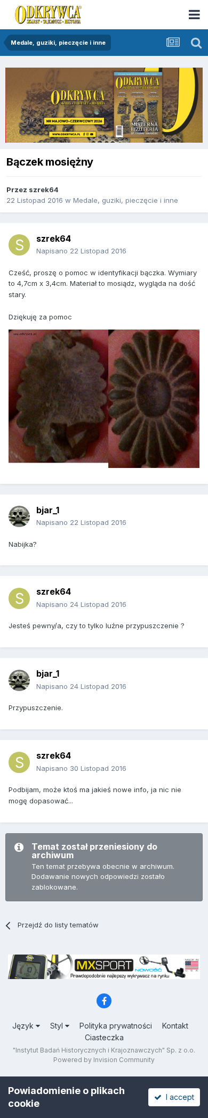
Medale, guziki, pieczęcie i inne (125, 200)
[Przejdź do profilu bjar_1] (19, 516)
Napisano (81, 250)
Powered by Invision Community (104, 1060)
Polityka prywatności (115, 1025)
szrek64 (44, 189)
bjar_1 (47, 510)
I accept (178, 1096)
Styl (57, 1025)
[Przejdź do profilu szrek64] (19, 245)
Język (24, 1025)
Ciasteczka (104, 1037)
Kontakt (175, 1025)
